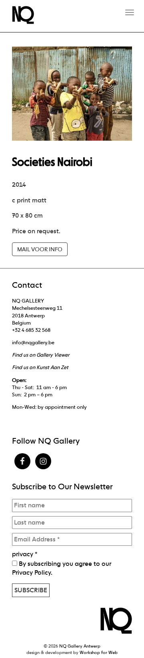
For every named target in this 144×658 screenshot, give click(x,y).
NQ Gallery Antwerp (79, 646)
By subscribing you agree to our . (61, 568)
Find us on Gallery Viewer (40, 355)
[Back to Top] (122, 630)
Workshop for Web (99, 652)
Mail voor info (39, 249)
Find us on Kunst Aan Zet (40, 367)
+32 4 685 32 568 (31, 330)
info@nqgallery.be (33, 342)
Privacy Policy (31, 572)
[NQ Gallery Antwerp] (27, 15)
